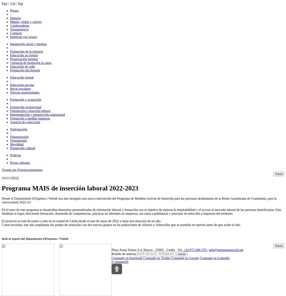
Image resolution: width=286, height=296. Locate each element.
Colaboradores (19, 25)
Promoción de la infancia (26, 51)
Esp (20, 3)
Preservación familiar (24, 59)
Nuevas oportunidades (25, 92)
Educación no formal (24, 55)
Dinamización (19, 137)
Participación (18, 129)
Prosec (14, 10)
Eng (4, 3)
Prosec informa (20, 163)
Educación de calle (22, 66)
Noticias (15, 155)
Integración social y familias (28, 44)
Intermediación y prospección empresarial (37, 114)
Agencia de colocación (25, 122)
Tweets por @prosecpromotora (22, 170)
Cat (12, 3)
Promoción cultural (22, 148)
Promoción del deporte (25, 70)
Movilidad (17, 144)
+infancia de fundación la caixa (30, 63)
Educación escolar (22, 85)
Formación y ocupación (25, 99)
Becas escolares (20, 89)
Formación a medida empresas (30, 118)
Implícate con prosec (23, 37)
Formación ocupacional (25, 107)
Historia (15, 18)
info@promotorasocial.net (226, 250)
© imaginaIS (120, 262)
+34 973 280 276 (195, 250)
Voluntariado (18, 140)
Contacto (16, 33)
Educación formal (21, 77)
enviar (182, 254)
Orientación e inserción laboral (30, 111)
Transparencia (19, 29)
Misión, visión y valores (26, 22)
